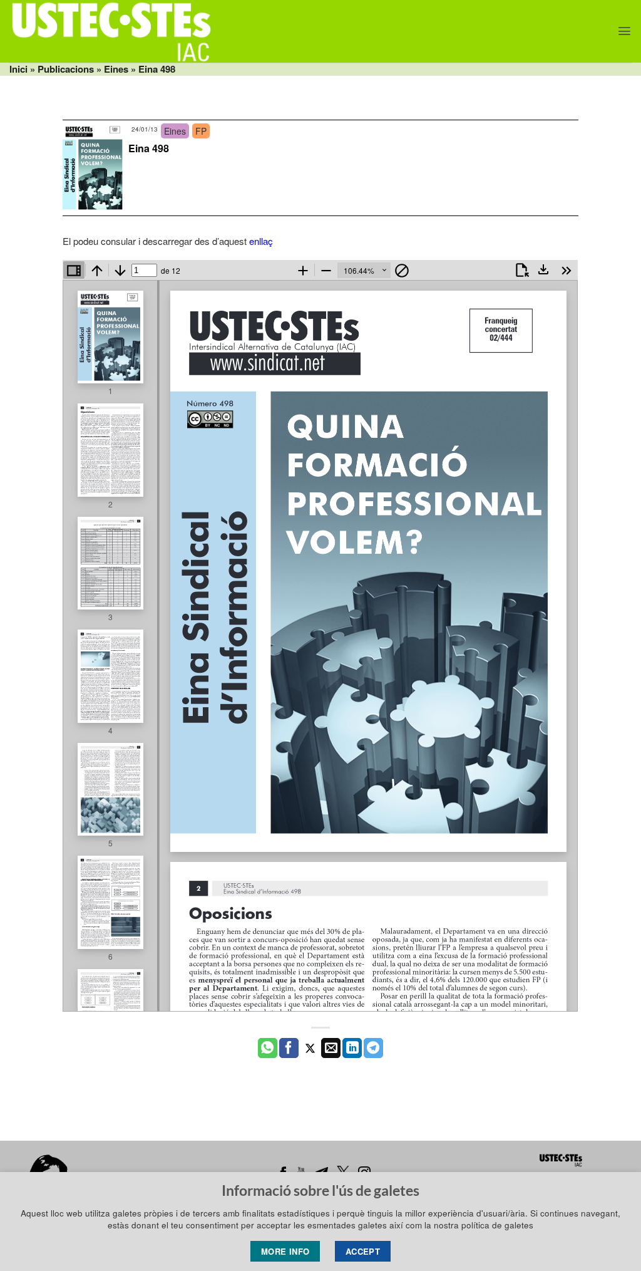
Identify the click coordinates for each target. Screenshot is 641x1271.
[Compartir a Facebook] (289, 1048)
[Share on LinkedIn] (352, 1048)
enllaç (261, 240)
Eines (116, 69)
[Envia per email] (331, 1048)
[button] (624, 31)
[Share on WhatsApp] (267, 1048)
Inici (18, 69)
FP (201, 131)
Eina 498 (148, 148)
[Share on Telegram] (373, 1048)
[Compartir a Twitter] (310, 1048)
